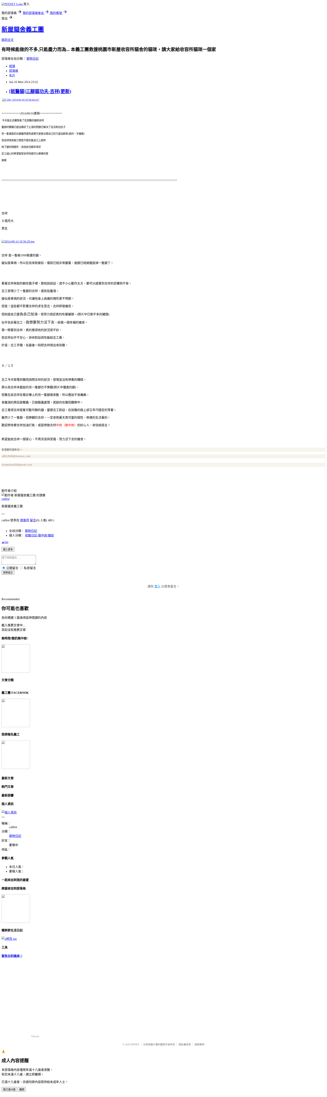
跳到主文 (8, 39)
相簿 (12, 66)
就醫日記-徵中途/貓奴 (39, 535)
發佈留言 (8, 572)
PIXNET (135, 1044)
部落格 (13, 70)
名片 (12, 75)
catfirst (5, 498)
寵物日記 (32, 58)
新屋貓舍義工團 (23, 29)
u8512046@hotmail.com (16, 456)
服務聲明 (199, 1044)
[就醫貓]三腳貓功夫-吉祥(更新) (40, 91)
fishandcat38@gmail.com (17, 464)
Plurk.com (35, 1036)
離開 (21, 1089)
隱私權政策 (185, 1044)
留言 (33, 520)
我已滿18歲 (9, 1089)
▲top (5, 542)
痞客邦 (24, 520)
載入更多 (8, 549)
